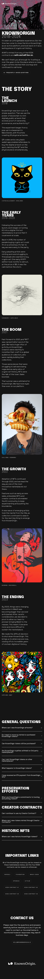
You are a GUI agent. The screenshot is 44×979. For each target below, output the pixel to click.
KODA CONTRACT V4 (31, 894)
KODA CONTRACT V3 (12, 894)
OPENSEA (16, 881)
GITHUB (27, 881)
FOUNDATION (20, 874)
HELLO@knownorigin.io (22, 942)
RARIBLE (7, 874)
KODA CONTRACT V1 (12, 887)
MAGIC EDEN (34, 874)
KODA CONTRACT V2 (31, 887)
